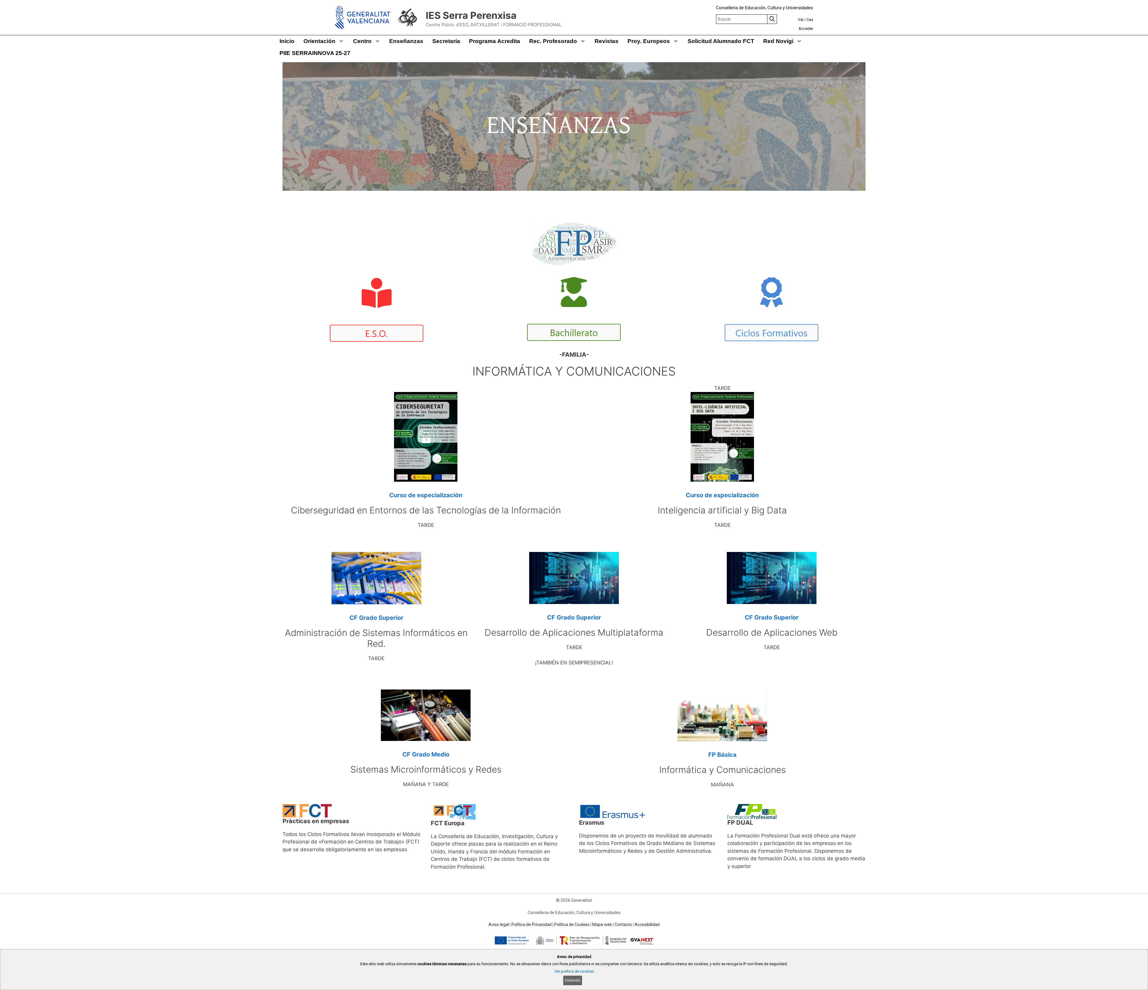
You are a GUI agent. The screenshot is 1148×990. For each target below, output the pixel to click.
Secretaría (446, 41)
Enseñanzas (406, 41)
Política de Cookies (572, 924)
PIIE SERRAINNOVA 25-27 (315, 53)
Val (800, 19)
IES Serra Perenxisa (471, 15)
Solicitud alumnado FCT (721, 41)
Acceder (806, 28)
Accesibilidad (647, 924)
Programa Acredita (494, 41)
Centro (362, 41)
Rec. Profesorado (553, 41)
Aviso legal (498, 924)
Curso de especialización (425, 495)
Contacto (623, 924)
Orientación (319, 41)
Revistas (607, 41)
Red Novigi (778, 41)
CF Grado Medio (425, 754)
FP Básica (722, 754)
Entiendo (572, 980)
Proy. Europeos (649, 41)
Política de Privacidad (532, 924)
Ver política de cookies (574, 971)
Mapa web (602, 924)
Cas (810, 19)
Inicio (287, 41)
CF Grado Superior (376, 617)
